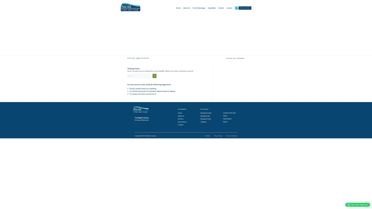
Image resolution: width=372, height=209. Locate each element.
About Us (181, 116)
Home (180, 113)
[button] (357, 205)
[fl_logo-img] (130, 7)
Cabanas (203, 122)
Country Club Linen (229, 113)
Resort (225, 122)
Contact (180, 125)
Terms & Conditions (231, 136)
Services (180, 119)
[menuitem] (178, 8)
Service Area (182, 122)
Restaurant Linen (206, 113)
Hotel (225, 116)
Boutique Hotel (206, 119)
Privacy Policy (218, 136)
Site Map (207, 136)
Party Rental (227, 119)
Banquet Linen (205, 116)
